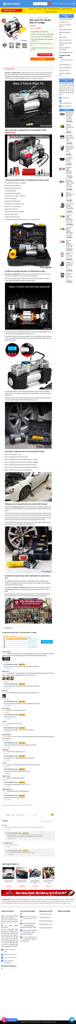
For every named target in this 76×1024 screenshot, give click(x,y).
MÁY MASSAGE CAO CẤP (66, 52)
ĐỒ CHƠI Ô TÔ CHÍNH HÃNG (65, 26)
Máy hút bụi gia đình (19, 903)
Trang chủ (32, 17)
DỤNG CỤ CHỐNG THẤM (65, 19)
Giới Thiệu (38, 9)
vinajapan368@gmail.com (65, 103)
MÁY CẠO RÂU (63, 37)
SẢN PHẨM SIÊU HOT (65, 65)
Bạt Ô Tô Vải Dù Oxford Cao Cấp (8, 881)
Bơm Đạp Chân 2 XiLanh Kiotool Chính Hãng (35, 882)
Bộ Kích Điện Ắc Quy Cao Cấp (67, 60)
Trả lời (3, 662)
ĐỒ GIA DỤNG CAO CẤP (65, 29)
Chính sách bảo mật (45, 924)
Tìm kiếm (41, 821)
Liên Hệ (45, 9)
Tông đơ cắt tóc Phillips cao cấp (62, 903)
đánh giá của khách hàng (24, 637)
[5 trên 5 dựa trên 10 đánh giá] (42, 25)
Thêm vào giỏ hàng (45, 54)
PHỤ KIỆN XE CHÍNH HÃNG (64, 56)
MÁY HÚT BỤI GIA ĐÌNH (65, 40)
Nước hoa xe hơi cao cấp (30, 903)
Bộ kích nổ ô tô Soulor (63, 899)
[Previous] (4, 28)
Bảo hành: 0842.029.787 (10, 954)
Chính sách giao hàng (51, 11)
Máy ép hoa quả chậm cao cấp (35, 901)
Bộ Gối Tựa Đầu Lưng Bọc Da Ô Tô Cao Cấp (48, 882)
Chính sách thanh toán (46, 921)
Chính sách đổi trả (67, 9)
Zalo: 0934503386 (67, 106)
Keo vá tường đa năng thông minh (45, 903)
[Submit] (48, 3)
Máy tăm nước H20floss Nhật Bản (51, 901)
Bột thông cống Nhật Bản (16, 899)
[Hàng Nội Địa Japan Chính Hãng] (16, 3)
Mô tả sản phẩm (10, 69)
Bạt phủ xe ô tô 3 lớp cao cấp (30, 899)
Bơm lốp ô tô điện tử (66, 901)
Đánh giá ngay (46, 641)
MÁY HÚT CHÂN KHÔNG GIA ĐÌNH (65, 44)
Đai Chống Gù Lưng (64, 22)
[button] (57, 3)
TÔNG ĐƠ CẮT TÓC (64, 70)
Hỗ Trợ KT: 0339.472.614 (10, 957)
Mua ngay (42, 59)
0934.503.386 (65, 97)
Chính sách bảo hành (54, 9)
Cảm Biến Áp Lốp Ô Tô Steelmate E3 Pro (22, 881)
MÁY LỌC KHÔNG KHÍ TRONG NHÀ (65, 48)
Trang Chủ (31, 9)
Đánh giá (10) (9, 628)
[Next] (25, 28)
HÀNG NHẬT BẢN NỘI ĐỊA (65, 33)
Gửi (52, 814)
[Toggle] (73, 30)
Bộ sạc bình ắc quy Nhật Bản (20, 901)
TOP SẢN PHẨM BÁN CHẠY (64, 74)
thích (8, 662)
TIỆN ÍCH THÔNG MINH (65, 67)
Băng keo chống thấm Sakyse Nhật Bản (48, 899)
